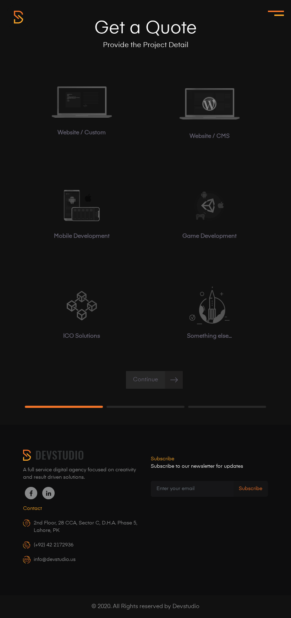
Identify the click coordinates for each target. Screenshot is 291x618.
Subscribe (250, 488)
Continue (145, 380)
